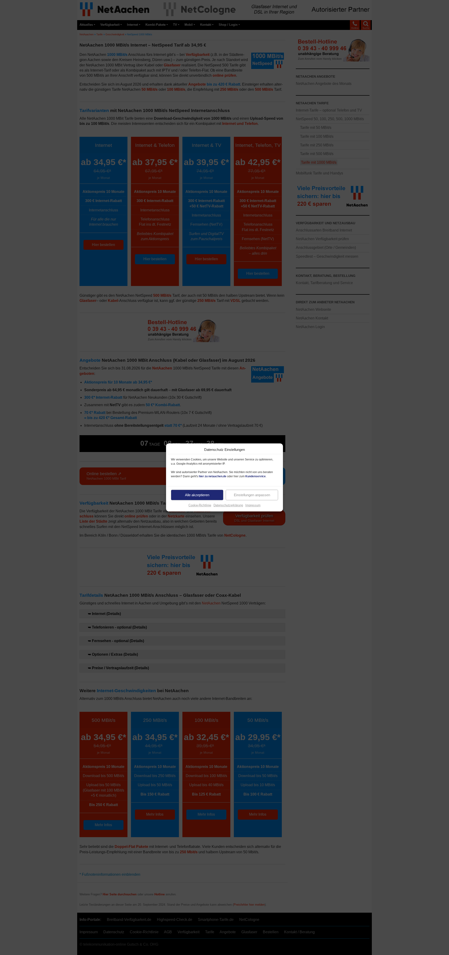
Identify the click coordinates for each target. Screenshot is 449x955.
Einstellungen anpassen (252, 495)
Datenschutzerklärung (228, 505)
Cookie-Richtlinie (199, 505)
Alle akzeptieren (197, 495)
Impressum (253, 505)
